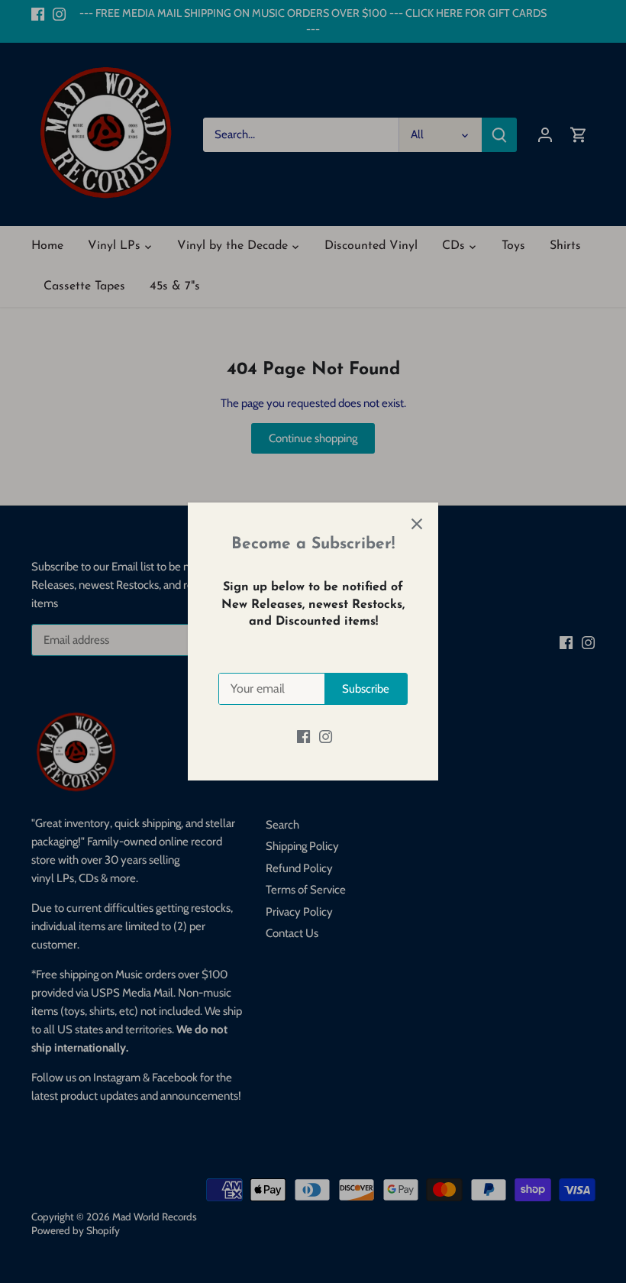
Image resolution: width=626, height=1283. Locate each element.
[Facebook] (303, 736)
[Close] (417, 524)
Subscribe (365, 689)
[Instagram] (325, 736)
